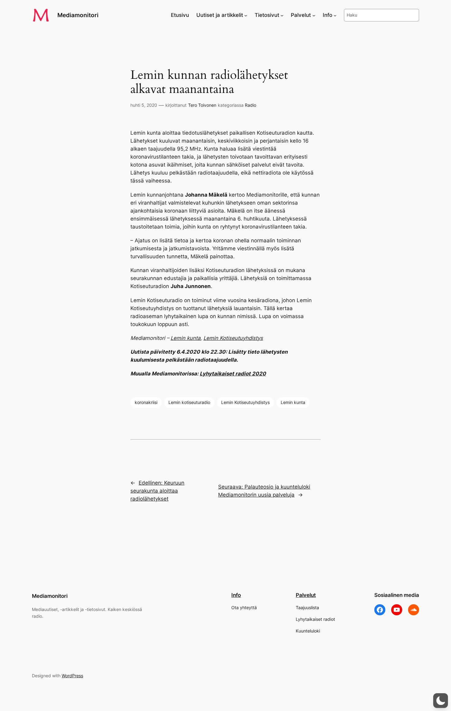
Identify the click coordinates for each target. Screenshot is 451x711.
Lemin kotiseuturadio (189, 402)
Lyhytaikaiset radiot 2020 (233, 374)
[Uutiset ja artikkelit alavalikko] (245, 15)
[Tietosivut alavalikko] (281, 15)
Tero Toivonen (202, 105)
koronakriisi (146, 402)
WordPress (72, 675)
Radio (250, 105)
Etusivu (180, 15)
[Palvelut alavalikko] (313, 15)
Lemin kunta (185, 338)
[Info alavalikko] (335, 15)
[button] (440, 700)
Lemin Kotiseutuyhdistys (233, 338)
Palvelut (306, 595)
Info (236, 595)
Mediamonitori (77, 15)
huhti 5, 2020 (143, 105)
